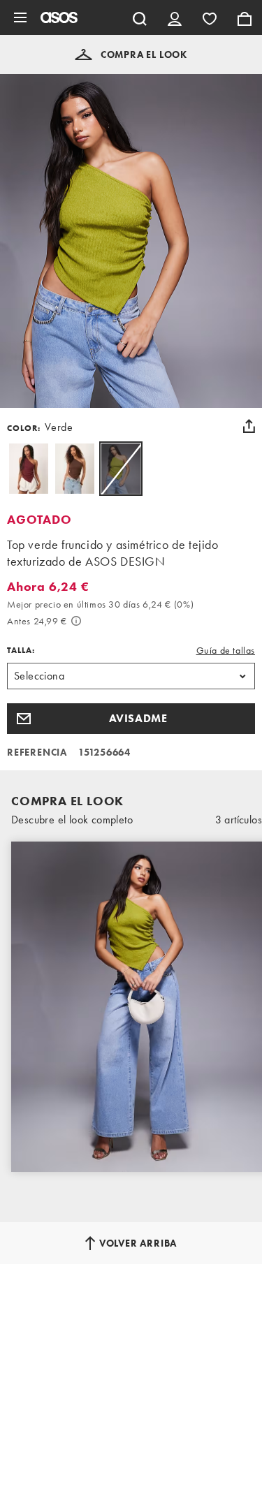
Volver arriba (138, 1243)
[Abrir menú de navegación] (20, 17)
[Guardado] (209, 17)
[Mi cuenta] (174, 17)
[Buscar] (139, 17)
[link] (121, 468)
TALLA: (21, 650)
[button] (131, 54)
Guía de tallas (225, 650)
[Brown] (74, 468)
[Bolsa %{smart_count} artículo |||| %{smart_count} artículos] (244, 17)
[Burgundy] (28, 468)
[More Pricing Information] (76, 621)
